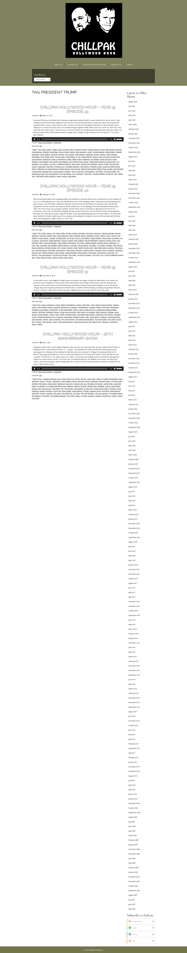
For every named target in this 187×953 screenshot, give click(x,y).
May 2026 (131, 115)
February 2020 (133, 459)
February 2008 (133, 868)
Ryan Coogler (107, 169)
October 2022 (133, 313)
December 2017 (134, 569)
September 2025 (134, 152)
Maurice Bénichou (38, 248)
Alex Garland (110, 150)
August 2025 (132, 157)
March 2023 (132, 290)
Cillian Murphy (110, 152)
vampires (91, 396)
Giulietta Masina (90, 243)
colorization (56, 381)
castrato (52, 238)
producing (105, 167)
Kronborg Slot (111, 162)
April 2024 (131, 230)
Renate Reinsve (64, 169)
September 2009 (134, 813)
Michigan (94, 164)
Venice (55, 322)
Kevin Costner (83, 162)
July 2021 (131, 381)
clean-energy (106, 238)
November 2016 (134, 606)
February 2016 (133, 634)
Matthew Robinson (64, 164)
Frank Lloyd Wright (65, 310)
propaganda (68, 317)
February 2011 (133, 757)
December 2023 (134, 248)
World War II (106, 396)
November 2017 (134, 574)
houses (56, 312)
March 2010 (132, 794)
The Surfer (45, 396)
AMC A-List (71, 379)
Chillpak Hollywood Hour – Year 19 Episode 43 (77, 109)
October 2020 (133, 423)
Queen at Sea (36, 253)
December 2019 (134, 469)
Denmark (54, 154)
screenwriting (36, 171)
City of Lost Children (82, 238)
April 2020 (131, 450)
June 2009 (131, 826)
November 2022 (134, 308)
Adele (63, 233)
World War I (114, 322)
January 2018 (133, 565)
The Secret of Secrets (60, 255)
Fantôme (35, 384)
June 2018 (131, 551)
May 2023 (131, 280)
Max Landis (76, 164)
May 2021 (131, 391)
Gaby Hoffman (86, 157)
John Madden (52, 245)
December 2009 (134, 803)
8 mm (40, 379)
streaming (57, 319)
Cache (108, 236)
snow (73, 171)
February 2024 (133, 239)
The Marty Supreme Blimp (84, 319)
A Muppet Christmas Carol (52, 379)
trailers (77, 396)
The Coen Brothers (87, 393)
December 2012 (134, 721)
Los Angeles (44, 164)
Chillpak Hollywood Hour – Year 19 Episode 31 (77, 269)
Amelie (74, 233)
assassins (42, 236)
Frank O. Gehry (78, 310)
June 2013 (131, 716)
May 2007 (131, 909)
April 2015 (131, 652)
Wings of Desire (46, 258)
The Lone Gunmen (51, 174)
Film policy (106, 307)
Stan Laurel (57, 393)
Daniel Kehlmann (55, 241)
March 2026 (132, 125)
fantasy (102, 154)
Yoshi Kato (35, 398)
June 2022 (131, 331)
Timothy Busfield (99, 174)
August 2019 (132, 487)
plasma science (88, 250)
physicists (79, 250)
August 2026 (132, 102)
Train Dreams (47, 322)
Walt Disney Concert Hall (82, 322)
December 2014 (134, 666)
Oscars (34, 167)
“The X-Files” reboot (45, 150)
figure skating (62, 243)
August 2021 (132, 377)
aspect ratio (91, 379)
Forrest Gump (60, 157)
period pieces (60, 250)
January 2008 (133, 872)
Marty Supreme (101, 312)
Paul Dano (50, 167)
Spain (51, 319)
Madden (109, 245)
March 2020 (132, 455)
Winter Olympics (50, 176)
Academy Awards (93, 150)
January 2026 (133, 134)
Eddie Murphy (80, 154)
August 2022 (132, 322)
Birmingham (54, 152)
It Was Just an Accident (68, 312)
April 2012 (131, 739)
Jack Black (43, 245)
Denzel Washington (91, 241)
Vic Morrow (109, 174)
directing (61, 154)
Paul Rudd (51, 250)
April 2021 (131, 395)
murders (70, 248)
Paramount (41, 167)
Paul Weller (56, 389)
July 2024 (131, 216)
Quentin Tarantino (46, 391)
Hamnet (34, 312)
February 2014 (133, 693)
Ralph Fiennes (115, 167)
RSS (40, 146)
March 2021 (132, 400)
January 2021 (133, 409)
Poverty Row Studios (101, 389)
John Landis (54, 162)
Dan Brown (44, 241)
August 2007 (132, 895)
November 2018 (134, 528)
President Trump (96, 167)
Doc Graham (69, 154)
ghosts (95, 157)
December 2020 (134, 414)
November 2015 (134, 643)
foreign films (53, 310)
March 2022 (132, 345)
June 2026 (131, 111)
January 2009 (133, 845)
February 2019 (133, 514)
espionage (89, 154)
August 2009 (132, 817)
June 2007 (131, 904)
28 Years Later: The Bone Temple (75, 150)
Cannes (78, 305)
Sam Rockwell (118, 169)
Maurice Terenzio (80, 386)
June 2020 (131, 441)
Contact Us (72, 65)
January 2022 (133, 354)
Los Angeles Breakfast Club (55, 386)
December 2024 (134, 193)
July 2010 (131, 780)
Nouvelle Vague (70, 315)
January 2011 (133, 762)
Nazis (57, 315)
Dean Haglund (45, 154)
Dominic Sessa (111, 241)
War (115, 174)
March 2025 (132, 180)
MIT (58, 248)
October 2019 (133, 478)
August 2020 (132, 432)
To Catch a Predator (84, 255)
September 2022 (134, 317)
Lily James (92, 245)
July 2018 (131, 546)
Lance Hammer (82, 245)
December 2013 (134, 698)
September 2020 (134, 427)
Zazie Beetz (72, 176)
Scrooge (86, 391)
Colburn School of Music (103, 305)
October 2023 (133, 258)
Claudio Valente (95, 238)
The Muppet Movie (115, 393)
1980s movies (57, 150)
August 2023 (132, 267)
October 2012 (133, 725)
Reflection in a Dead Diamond (47, 169)
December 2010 (134, 767)
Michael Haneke (50, 248)
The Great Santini (110, 171)
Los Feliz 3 (53, 164)
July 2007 (131, 900)
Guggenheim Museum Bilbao (106, 310)
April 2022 (131, 340)
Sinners (45, 319)
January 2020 (133, 464)
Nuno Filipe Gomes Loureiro (104, 248)
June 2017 (131, 588)
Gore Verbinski (37, 159)
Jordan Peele (108, 384)
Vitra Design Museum (65, 322)
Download (57, 143)
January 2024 (133, 244)
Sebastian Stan (47, 171)
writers (59, 176)
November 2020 (134, 418)
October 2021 (133, 368)
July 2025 (131, 161)
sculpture (103, 317)
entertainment (83, 307)
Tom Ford (95, 255)
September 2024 (134, 207)
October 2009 (133, 808)
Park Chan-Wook (41, 250)
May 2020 (131, 446)
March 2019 (132, 510)
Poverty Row (88, 389)
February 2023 (133, 294)
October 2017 (133, 579)
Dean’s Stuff (116, 65)
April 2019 (131, 505)
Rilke (87, 317)
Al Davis (68, 233)
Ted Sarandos (89, 171)
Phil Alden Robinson (72, 167)
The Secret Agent (101, 319)
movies (100, 164)
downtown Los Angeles (69, 307)
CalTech (114, 236)
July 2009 (131, 822)
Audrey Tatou (51, 236)
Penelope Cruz (60, 167)
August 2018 (132, 542)
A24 (53, 233)
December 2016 (134, 602)
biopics (83, 236)
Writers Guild (62, 258)
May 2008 (131, 863)
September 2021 (134, 372)
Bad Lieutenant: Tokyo (65, 236)
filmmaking (35, 157)
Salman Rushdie (70, 253)
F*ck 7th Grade (116, 381)
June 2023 (131, 276)
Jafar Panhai (81, 312)
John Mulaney (63, 162)
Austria (57, 305)
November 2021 (134, 363)
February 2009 (133, 840)
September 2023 (134, 262)
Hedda (69, 159)
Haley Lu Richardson (59, 159)
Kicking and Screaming (97, 162)
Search (130, 65)
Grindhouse (47, 159)
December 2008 (134, 849)
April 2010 (131, 790)
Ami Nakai (81, 233)
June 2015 (131, 647)
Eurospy (96, 154)
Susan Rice (80, 171)
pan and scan (46, 389)
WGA (38, 258)
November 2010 (134, 771)
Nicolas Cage (88, 248)
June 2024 (131, 221)
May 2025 (131, 170)
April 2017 (131, 597)
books (97, 236)
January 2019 (133, 519)
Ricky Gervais (75, 169)
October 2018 (133, 533)
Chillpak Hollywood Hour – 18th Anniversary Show (78, 335)
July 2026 (131, 106)
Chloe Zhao (86, 305)
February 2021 (133, 404)
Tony (102, 255)
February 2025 (133, 184)
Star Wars (76, 393)
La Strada (73, 245)
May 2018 (131, 556)
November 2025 (134, 143)
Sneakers (67, 171)
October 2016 (133, 611)
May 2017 (131, 592)
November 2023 (134, 253)
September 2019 (134, 482)
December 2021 (134, 358)
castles (89, 152)
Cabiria (102, 236)
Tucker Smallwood (110, 255)
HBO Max (41, 312)
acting (102, 150)
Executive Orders (104, 381)
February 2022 (133, 349)
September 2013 (134, 707)
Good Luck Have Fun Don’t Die (109, 157)
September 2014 (134, 675)
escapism (92, 307)
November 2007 (134, 881)
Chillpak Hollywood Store (94, 65)
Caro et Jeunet (43, 238)
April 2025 (131, 175)
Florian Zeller (49, 157)
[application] (78, 139)
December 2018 (134, 524)
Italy (37, 245)
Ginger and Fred (89, 310)
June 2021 (131, 386)
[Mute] (115, 139)
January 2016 (133, 638)
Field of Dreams (111, 154)
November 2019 (134, 473)
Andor (78, 379)
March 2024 (132, 235)
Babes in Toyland (102, 379)
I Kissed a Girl (78, 384)
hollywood (86, 159)
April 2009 (131, 831)
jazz (85, 384)
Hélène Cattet (77, 159)
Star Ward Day (67, 393)
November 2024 (134, 198)
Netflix (106, 164)
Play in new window (45, 143)
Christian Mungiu (99, 152)
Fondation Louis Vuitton (40, 310)
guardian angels (102, 243)
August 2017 (132, 583)
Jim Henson (99, 384)
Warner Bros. (96, 322)
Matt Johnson (118, 245)
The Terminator (77, 174)
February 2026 (133, 129)
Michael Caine (92, 386)
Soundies (49, 393)
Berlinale (46, 152)
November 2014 (134, 670)
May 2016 (131, 624)
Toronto (38, 322)
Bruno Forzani (64, 152)
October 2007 (133, 886)
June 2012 (131, 730)
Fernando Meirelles (50, 243)
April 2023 (131, 285)
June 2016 (131, 620)
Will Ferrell (40, 176)
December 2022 (134, 303)
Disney (87, 381)
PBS (62, 389)
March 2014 (132, 689)
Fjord (42, 157)
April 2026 (131, 120)
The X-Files (88, 174)
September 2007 (134, 891)
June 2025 (131, 166)
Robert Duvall (85, 169)
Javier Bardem (44, 162)
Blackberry (90, 236)
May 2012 (131, 735)
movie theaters (43, 315)
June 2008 (131, 858)
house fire (69, 384)
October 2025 (133, 147)
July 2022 (131, 326)
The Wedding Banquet (58, 396)
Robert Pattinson (48, 253)
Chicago (48, 381)
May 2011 (131, 753)
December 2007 (134, 877)
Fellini (41, 243)
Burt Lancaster (81, 152)
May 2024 (131, 225)
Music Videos (115, 386)
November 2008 (134, 854)
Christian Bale (61, 238)
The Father (99, 171)
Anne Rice (97, 233)
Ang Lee (83, 379)
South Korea (101, 253)
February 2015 (133, 661)
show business (58, 171)
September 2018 (134, 537)
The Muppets (36, 396)
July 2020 (131, 436)
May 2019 (131, 501)
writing (64, 176)
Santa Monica (94, 317)
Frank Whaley (70, 157)
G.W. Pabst (80, 243)
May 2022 (131, 336)
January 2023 (133, 299)
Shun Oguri (92, 253)
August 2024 (132, 212)
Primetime (111, 250)
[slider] (119, 139)
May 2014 (131, 684)
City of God (70, 238)
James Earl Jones (106, 159)
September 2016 (134, 615)
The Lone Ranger (65, 174)
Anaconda (89, 233)
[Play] (35, 139)
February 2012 (133, 744)
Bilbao (63, 305)
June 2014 (131, 679)
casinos (42, 381)
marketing (69, 386)
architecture (50, 305)
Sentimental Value (114, 317)
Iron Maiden (95, 159)
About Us (58, 65)
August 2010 (132, 776)
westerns (98, 396)
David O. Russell (67, 241)
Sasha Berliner (77, 391)
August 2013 (132, 712)
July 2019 (131, 492)
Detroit (50, 307)
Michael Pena (85, 164)
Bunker (72, 152)
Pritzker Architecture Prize (46, 317)
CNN (92, 305)
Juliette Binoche (63, 245)
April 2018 (131, 560)
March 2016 (132, 629)
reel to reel (57, 391)
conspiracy (115, 238)
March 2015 (132, 657)
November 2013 (134, 702)
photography (78, 389)
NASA (76, 248)
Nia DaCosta (114, 164)
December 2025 (134, 138)
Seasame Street (95, 391)
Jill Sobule (90, 384)
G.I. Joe (78, 157)
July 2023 (131, 271)
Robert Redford (96, 169)
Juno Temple (73, 162)
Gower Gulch (52, 384)
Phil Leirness (84, 167)
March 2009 (132, 835)
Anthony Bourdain (108, 233)
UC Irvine (84, 396)
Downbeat (94, 381)
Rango (34, 169)
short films (105, 391)
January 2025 (133, 189)
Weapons (105, 322)
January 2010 (133, 799)
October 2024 (133, 203)
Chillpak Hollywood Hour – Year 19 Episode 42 (77, 187)
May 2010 (131, 785)
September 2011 (134, 748)
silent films (35, 393)
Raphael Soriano (79, 317)
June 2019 (131, 496)
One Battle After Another (86, 315)
